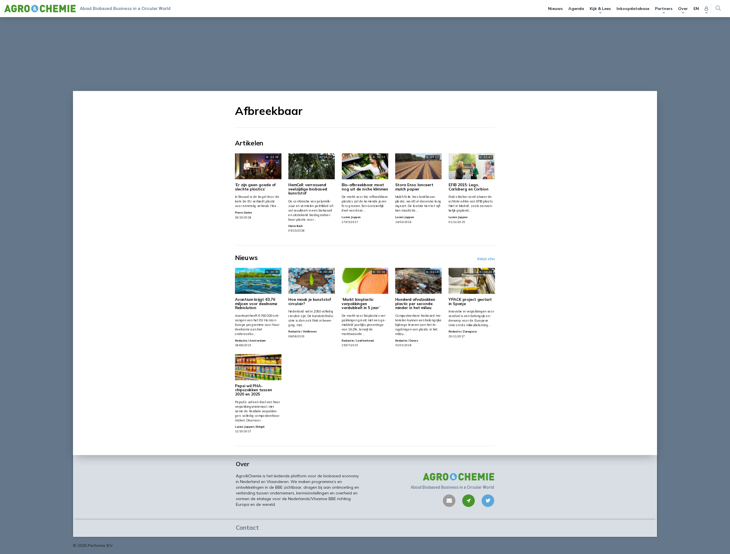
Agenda (576, 8)
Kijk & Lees (600, 8)
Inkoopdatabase (633, 8)
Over (683, 8)
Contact (247, 527)
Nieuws (555, 8)
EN (696, 8)
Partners (663, 8)
